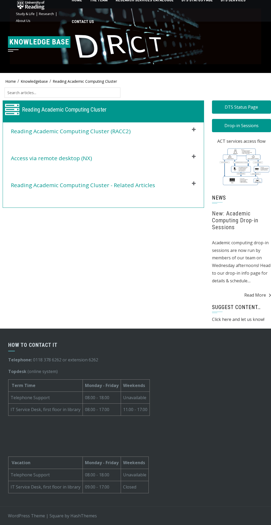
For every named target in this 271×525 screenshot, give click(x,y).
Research (46, 13)
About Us (23, 20)
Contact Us (83, 21)
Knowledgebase (34, 81)
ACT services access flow (241, 141)
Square (56, 516)
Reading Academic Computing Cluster (85, 81)
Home (10, 81)
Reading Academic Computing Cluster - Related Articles (83, 185)
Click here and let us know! (238, 319)
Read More (255, 295)
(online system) (33, 371)
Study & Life (25, 13)
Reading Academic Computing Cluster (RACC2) (71, 131)
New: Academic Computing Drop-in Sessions (235, 220)
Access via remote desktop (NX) (51, 158)
